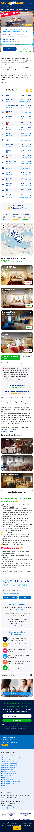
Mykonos (9, 178)
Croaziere (10, 7)
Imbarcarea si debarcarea (10, 765)
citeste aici (26, 729)
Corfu (8, 133)
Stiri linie (25, 597)
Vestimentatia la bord (9, 773)
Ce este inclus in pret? (9, 760)
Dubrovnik (9, 111)
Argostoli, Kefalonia (12, 105)
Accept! (17, 828)
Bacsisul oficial (8, 544)
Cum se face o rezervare (10, 762)
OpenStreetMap (24, 255)
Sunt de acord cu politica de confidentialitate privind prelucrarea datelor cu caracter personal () (17, 727)
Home (3, 7)
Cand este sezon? (7, 769)
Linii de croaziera (7, 775)
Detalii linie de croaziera (10, 597)
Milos (7, 189)
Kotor (7, 122)
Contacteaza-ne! (19, 609)
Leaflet (18, 255)
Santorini (9, 167)
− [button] (3, 228)
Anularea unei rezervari (9, 764)
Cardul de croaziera (8, 767)
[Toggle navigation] (31, 3)
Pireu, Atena (9, 99)
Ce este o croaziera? (8, 756)
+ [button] (3, 225)
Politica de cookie (8, 783)
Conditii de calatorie (8, 771)
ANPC (4, 785)
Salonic (8, 150)
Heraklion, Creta (11, 161)
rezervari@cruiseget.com (17, 626)
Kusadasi (9, 155)
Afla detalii (27, 825)
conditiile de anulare (25, 571)
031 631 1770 (18, 624)
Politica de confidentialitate (11, 781)
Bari (7, 127)
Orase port (5, 777)
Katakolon (9, 139)
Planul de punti (27, 357)
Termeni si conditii (8, 779)
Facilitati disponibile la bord (11, 758)
